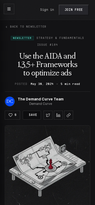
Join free (74, 10)
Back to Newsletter (28, 27)
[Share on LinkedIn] (58, 115)
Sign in (47, 10)
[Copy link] (68, 115)
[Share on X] (48, 115)
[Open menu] (9, 9)
